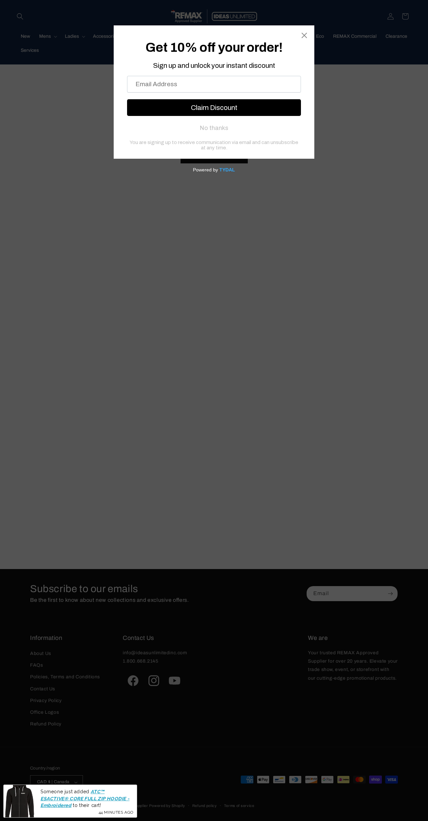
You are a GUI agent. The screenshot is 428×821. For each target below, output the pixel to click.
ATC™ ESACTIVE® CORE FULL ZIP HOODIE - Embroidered (84, 798)
